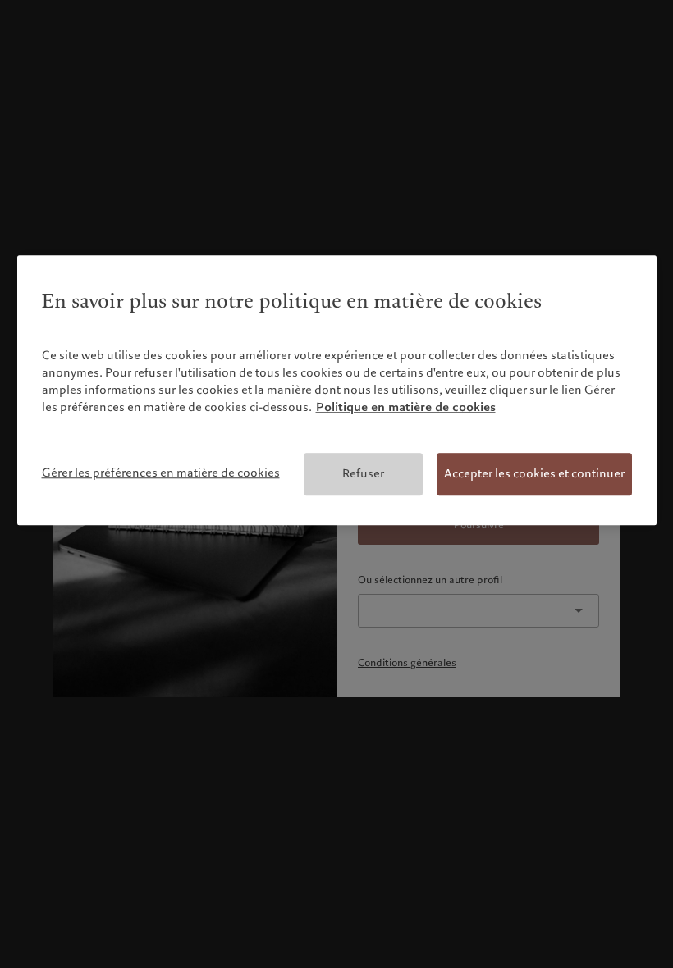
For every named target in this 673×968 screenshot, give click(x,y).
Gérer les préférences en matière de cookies (161, 472)
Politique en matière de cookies (406, 407)
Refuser (363, 473)
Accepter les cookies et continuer (534, 473)
